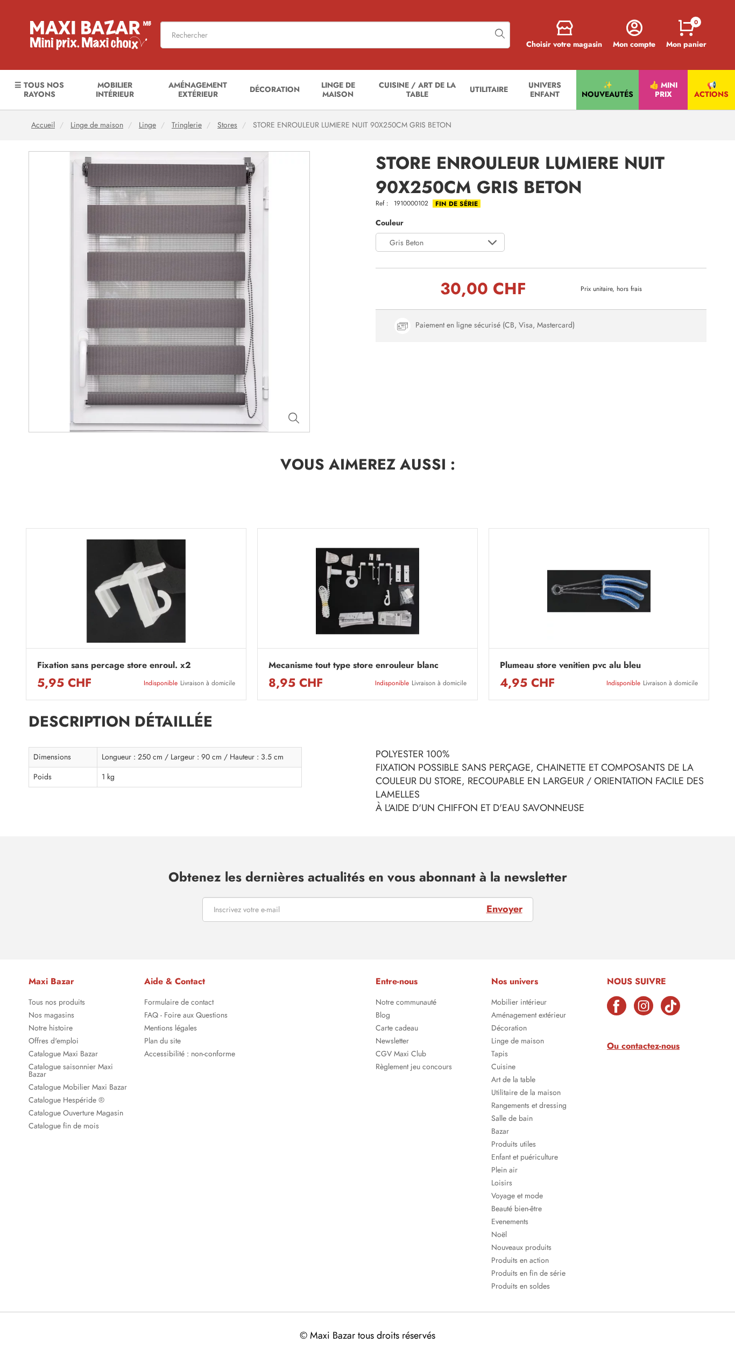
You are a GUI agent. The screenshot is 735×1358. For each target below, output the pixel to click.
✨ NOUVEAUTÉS (607, 89)
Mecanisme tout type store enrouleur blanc (353, 665)
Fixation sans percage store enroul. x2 (114, 665)
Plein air (504, 1171)
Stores (227, 125)
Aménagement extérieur (528, 1016)
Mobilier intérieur (519, 1003)
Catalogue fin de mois (64, 1126)
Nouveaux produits (521, 1248)
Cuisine (503, 1067)
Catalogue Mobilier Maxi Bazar (78, 1088)
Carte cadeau (397, 1029)
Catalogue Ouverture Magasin (76, 1114)
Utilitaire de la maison (526, 1093)
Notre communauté (406, 1003)
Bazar (500, 1132)
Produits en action (520, 1261)
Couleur (390, 222)
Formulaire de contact (179, 1003)
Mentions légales (170, 1029)
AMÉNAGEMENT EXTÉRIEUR (197, 89)
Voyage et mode (517, 1196)
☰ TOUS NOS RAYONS (39, 89)
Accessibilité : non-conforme (189, 1054)
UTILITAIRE (489, 89)
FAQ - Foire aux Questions (186, 1016)
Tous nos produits (57, 1003)
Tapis (499, 1054)
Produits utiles (513, 1145)
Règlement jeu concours (414, 1067)
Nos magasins (51, 1016)
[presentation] (25, 614)
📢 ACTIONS (711, 89)
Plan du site (162, 1041)
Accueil (43, 125)
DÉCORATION (275, 89)
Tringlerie (187, 125)
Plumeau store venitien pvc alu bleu (570, 665)
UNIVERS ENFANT (544, 89)
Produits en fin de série (528, 1274)
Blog (383, 1016)
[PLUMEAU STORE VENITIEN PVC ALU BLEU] (598, 591)
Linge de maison (96, 125)
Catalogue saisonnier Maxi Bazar (71, 1071)
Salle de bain (512, 1119)
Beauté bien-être (516, 1209)
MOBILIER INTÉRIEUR (115, 89)
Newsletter (392, 1041)
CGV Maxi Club (401, 1054)
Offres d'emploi (54, 1041)
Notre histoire (51, 1029)
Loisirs (501, 1183)
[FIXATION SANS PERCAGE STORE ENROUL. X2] (136, 591)
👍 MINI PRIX (663, 89)
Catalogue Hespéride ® (66, 1101)
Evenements (509, 1222)
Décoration (509, 1029)
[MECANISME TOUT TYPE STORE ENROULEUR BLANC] (367, 591)
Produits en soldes (520, 1287)
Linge (147, 125)
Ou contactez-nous (643, 1046)
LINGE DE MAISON (338, 89)
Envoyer (504, 909)
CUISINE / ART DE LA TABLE (417, 89)
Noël (499, 1235)
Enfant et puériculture (524, 1158)
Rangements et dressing (529, 1106)
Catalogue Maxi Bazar (63, 1054)
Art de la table (513, 1080)
